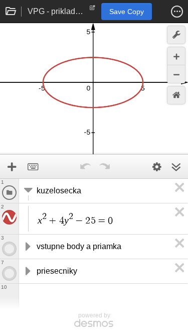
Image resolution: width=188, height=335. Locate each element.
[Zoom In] (176, 56)
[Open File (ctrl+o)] (11, 11)
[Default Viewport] (176, 95)
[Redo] (105, 167)
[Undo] (86, 167)
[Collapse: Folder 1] (27, 191)
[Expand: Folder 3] (27, 247)
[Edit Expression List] (157, 167)
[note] (92, 10)
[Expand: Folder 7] (27, 271)
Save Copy (126, 12)
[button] (177, 11)
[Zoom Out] (176, 74)
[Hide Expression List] (176, 167)
